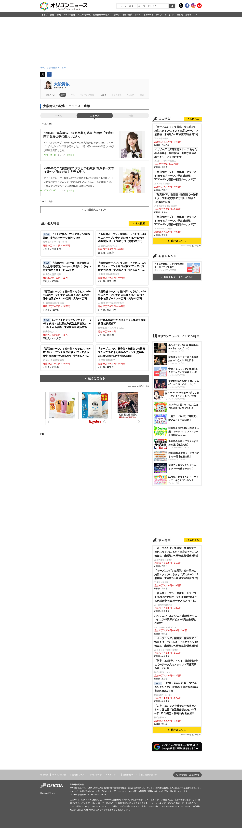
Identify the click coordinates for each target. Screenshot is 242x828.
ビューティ (148, 15)
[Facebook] (187, 5)
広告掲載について (78, 774)
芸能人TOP (50, 95)
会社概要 (44, 774)
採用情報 (183, 775)
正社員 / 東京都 (67, 300)
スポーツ (116, 15)
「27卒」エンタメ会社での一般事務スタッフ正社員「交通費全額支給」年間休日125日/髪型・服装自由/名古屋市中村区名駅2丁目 (175, 709)
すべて (58, 115)
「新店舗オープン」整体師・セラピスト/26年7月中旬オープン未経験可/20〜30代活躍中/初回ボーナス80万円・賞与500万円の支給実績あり (175, 597)
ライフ (159, 15)
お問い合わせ (96, 774)
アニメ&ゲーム (84, 15)
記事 (63, 95)
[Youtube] (199, 5)
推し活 (180, 15)
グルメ (138, 15)
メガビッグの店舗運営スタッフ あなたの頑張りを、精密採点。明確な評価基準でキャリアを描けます (175, 153)
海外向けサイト (130, 774)
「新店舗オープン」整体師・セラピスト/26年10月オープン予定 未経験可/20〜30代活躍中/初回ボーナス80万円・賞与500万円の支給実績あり (175, 175)
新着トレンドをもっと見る (178, 277)
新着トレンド (191, 15)
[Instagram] (193, 5)
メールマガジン (112, 774)
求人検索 (140, 223)
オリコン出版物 (59, 774)
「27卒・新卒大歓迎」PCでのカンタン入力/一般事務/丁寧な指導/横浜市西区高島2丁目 (176, 687)
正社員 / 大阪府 (122, 243)
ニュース (94, 115)
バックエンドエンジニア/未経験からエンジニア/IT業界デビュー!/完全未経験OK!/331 (175, 619)
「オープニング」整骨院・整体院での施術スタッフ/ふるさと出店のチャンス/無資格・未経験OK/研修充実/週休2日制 (176, 130)
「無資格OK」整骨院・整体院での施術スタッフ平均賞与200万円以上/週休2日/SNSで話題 (176, 198)
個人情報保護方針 (149, 774)
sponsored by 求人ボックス (138, 386)
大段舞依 (62, 84)
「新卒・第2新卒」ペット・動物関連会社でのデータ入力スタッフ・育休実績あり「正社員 (176, 664)
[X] (181, 5)
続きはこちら (96, 378)
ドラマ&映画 (69, 15)
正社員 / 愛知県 (67, 272)
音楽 (59, 15)
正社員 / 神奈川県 (66, 241)
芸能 (52, 15)
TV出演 (103, 95)
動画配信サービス (101, 15)
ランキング (169, 15)
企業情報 (195, 775)
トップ (45, 15)
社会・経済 (127, 15)
